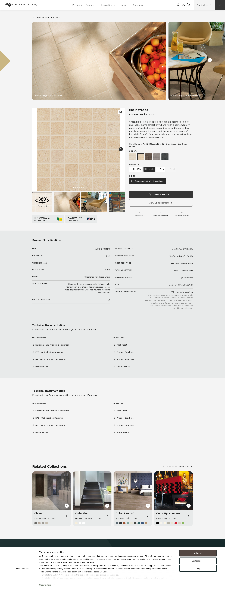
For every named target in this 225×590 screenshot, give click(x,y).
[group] (67, 202)
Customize (196, 561)
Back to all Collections (48, 17)
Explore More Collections (176, 466)
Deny (198, 568)
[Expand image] (120, 112)
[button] (210, 60)
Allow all (198, 553)
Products (77, 5)
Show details (45, 585)
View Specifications (159, 203)
